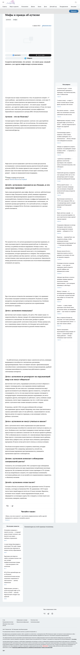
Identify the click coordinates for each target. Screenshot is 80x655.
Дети (45, 6)
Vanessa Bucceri (14, 179)
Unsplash (24, 179)
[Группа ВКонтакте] (16, 55)
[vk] (7, 506)
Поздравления (64, 6)
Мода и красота (14, 6)
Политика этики (34, 620)
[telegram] (12, 506)
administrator (46, 26)
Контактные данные (35, 622)
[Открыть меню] (3, 2)
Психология (24, 6)
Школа (33, 6)
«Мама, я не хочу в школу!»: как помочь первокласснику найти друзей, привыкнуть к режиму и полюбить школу (26, 518)
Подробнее (74, 639)
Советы (4, 6)
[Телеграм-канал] (28, 58)
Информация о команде (22, 620)
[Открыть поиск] (75, 2)
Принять (74, 11)
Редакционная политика (8, 622)
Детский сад (53, 6)
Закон (39, 6)
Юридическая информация (23, 622)
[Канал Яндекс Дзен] (40, 55)
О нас (4, 620)
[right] (78, 7)
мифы (15, 19)
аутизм (8, 19)
